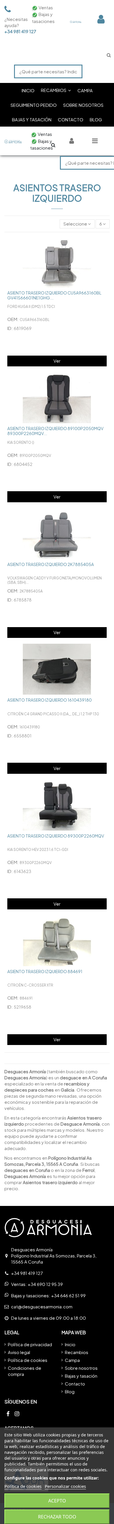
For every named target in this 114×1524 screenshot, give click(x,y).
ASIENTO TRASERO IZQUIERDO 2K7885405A (50, 564)
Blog (70, 1391)
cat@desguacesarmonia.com (41, 1306)
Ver (57, 360)
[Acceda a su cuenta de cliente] (100, 19)
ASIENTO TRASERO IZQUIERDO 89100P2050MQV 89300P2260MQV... (55, 431)
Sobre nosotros (81, 1368)
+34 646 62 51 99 (68, 1295)
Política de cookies (27, 1360)
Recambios (76, 1352)
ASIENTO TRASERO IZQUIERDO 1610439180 (49, 699)
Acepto (57, 1501)
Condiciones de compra (24, 1371)
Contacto (75, 1383)
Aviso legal (19, 1352)
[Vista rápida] (105, 245)
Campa (72, 1360)
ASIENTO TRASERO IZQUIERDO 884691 (44, 971)
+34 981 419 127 (14, 31)
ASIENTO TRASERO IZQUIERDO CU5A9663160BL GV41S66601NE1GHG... (54, 295)
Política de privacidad (30, 1344)
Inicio (70, 1344)
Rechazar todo (57, 1517)
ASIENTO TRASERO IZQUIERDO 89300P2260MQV (55, 835)
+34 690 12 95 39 (45, 1284)
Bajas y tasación (81, 1375)
